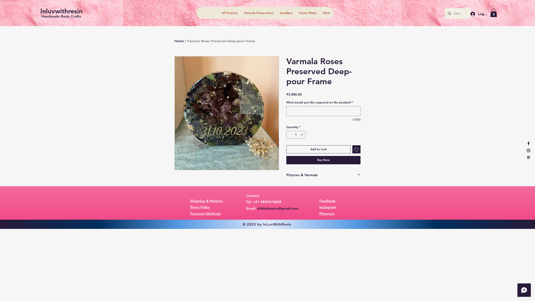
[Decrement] (289, 134)
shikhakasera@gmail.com (277, 208)
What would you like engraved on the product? (319, 102)
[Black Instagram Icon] (528, 150)
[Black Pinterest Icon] (528, 157)
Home (179, 41)
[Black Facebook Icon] (528, 143)
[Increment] (302, 134)
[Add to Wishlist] (356, 149)
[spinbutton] (296, 134)
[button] (493, 13)
